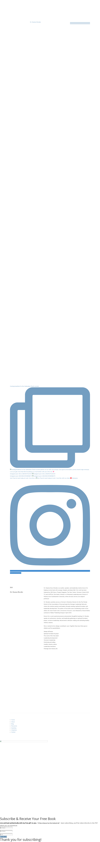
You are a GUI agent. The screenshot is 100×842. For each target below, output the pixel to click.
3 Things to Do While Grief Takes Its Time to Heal (24, 324)
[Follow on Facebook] (45, 201)
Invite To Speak (50, 361)
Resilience (54, 237)
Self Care (64, 264)
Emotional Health (23, 252)
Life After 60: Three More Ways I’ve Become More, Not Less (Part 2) (35, 232)
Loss (52, 264)
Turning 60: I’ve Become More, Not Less (30, 249)
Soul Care (35, 296)
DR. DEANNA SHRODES (50, 10)
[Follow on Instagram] (54, 201)
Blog (22, 4)
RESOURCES (70, 191)
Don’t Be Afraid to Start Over (24, 261)
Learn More (50, 40)
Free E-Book (16, 684)
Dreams (35, 237)
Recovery (27, 328)
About (17, 4)
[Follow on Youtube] (51, 201)
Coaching (41, 4)
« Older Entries (14, 335)
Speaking (34, 4)
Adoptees (14, 730)
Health (45, 237)
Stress (39, 279)
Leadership (47, 264)
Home (11, 4)
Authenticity (21, 237)
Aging (26, 237)
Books (27, 4)
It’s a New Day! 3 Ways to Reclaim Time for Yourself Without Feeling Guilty (28, 291)
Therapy (32, 328)
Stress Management (44, 296)
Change (31, 237)
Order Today (44, 80)
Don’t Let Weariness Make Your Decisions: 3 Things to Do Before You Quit (31, 275)
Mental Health (58, 264)
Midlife (49, 237)
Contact (49, 4)
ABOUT (12, 191)
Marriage (20, 314)
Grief (33, 264)
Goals (29, 264)
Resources (14, 726)
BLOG (40, 191)
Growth (40, 237)
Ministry (39, 252)
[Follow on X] (48, 201)
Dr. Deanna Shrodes (35, 22)
